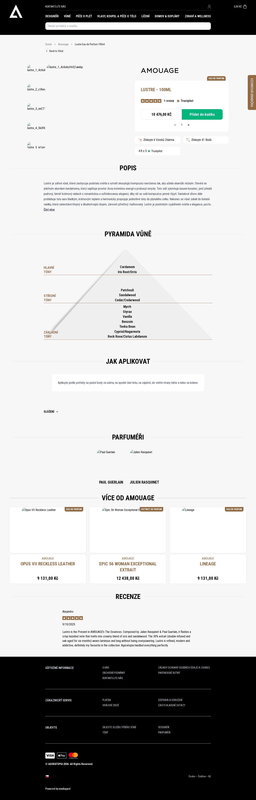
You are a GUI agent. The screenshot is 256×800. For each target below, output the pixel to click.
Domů (48, 44)
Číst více (49, 209)
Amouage (63, 44)
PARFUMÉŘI (164, 732)
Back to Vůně (56, 51)
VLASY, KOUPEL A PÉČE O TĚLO (116, 16)
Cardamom (127, 267)
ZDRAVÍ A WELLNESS (198, 16)
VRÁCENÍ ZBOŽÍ (111, 705)
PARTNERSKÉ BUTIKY (169, 672)
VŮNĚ (67, 16)
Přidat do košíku (202, 114)
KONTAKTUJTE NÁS (55, 6)
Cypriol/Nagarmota (127, 332)
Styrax (127, 312)
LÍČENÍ (145, 16)
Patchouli (127, 290)
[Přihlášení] (209, 6)
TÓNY (105, 732)
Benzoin (127, 322)
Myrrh (127, 307)
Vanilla (127, 316)
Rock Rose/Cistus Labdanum (127, 336)
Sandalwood (127, 295)
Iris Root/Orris (127, 272)
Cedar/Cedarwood (127, 300)
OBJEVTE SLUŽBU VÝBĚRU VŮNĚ (119, 727)
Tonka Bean (127, 326)
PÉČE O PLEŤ (84, 16)
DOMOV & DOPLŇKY (167, 16)
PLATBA (107, 700)
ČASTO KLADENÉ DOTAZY (171, 705)
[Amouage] (159, 70)
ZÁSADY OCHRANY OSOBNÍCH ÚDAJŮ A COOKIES (184, 667)
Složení (49, 411)
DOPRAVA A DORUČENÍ (170, 700)
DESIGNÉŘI (52, 16)
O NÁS (106, 667)
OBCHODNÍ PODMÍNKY (114, 672)
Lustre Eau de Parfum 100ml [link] (90, 44)
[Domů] (27, 11)
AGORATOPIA (55, 763)
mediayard (64, 788)
